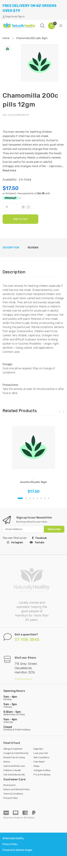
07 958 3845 (27, 639)
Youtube (39, 542)
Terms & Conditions (13, 793)
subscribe (54, 529)
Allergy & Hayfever (13, 749)
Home (6, 38)
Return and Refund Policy (16, 789)
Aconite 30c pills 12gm (33, 482)
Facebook (41, 537)
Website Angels (24, 850)
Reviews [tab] (33, 247)
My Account (9, 785)
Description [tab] (11, 247)
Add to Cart (20, 219)
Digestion (38, 749)
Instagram (16, 542)
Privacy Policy (10, 798)
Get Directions (24, 679)
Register (10, 16)
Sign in (21, 16)
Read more (9, 170)
